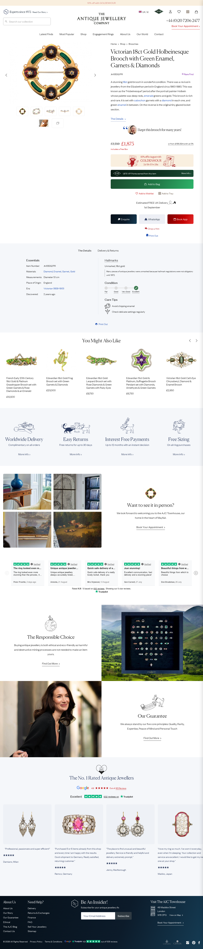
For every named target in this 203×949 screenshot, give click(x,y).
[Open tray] (187, 11)
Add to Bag (153, 184)
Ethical (6, 922)
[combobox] (27, 21)
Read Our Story (39, 11)
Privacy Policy (36, 941)
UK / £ (145, 11)
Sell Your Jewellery (37, 926)
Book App (182, 219)
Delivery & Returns (108, 250)
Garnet (65, 271)
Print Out (153, 235)
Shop (83, 34)
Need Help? (36, 902)
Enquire (125, 219)
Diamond (48, 271)
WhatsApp (154, 219)
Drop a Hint (153, 228)
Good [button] (116, 291)
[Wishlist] (179, 12)
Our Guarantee (10, 917)
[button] (95, 75)
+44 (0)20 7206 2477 (183, 20)
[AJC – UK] (101, 21)
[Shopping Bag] (196, 12)
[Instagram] (187, 942)
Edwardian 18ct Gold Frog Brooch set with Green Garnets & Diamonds (59, 381)
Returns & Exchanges (38, 912)
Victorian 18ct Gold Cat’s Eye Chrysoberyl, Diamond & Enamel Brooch (181, 381)
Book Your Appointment (185, 26)
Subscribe (123, 916)
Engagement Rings (103, 34)
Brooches (133, 43)
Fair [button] (106, 291)
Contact (159, 34)
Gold (72, 271)
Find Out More (50, 663)
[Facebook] (199, 942)
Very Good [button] (126, 291)
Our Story (8, 912)
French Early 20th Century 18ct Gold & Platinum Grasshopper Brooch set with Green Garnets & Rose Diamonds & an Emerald (21, 384)
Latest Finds (46, 34)
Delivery (32, 908)
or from (180, 143)
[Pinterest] (193, 942)
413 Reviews (121, 788)
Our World (142, 34)
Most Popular (66, 34)
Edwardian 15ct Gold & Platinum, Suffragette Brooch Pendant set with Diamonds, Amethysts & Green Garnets (141, 382)
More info (23, 454)
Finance (32, 917)
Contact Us (9, 931)
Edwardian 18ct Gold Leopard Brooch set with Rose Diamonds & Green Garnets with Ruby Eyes (99, 382)
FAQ (30, 922)
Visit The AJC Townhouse (168, 902)
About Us (125, 34)
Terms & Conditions (53, 941)
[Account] (170, 11)
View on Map (175, 914)
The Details (117, 118)
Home (114, 43)
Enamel (57, 271)
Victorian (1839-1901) (54, 288)
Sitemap (32, 931)
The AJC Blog (10, 926)
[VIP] (158, 11)
